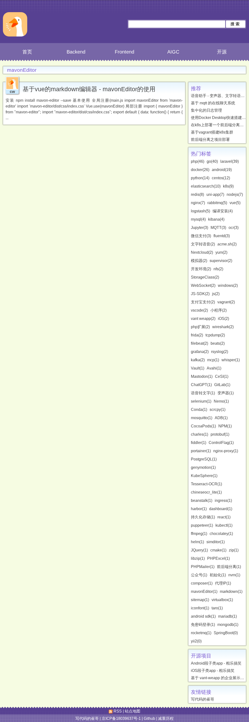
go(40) (212, 161)
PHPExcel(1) (218, 558)
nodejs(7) (235, 194)
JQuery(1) (199, 550)
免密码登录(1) (203, 625)
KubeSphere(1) (204, 476)
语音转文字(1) (203, 393)
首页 (27, 51)
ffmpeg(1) (199, 534)
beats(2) (218, 343)
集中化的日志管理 (206, 110)
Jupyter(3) (199, 228)
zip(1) (234, 550)
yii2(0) (196, 641)
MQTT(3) (218, 228)
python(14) (200, 178)
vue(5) (235, 203)
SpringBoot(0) (226, 633)
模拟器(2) (199, 261)
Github (149, 718)
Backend (76, 51)
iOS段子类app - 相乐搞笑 (212, 670)
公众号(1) (199, 575)
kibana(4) (216, 219)
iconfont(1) (200, 608)
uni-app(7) (215, 194)
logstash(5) (200, 211)
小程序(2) (218, 310)
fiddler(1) (198, 443)
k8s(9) (228, 186)
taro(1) (217, 608)
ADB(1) (221, 418)
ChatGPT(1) (201, 385)
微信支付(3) (201, 236)
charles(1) (199, 434)
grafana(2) (200, 352)
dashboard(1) (220, 509)
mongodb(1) (227, 625)
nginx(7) (198, 203)
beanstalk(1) (201, 500)
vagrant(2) (226, 302)
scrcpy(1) (217, 409)
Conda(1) (199, 409)
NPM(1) (225, 426)
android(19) (222, 170)
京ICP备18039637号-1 (121, 718)
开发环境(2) (201, 269)
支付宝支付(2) (203, 302)
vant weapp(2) (203, 318)
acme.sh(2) (227, 244)
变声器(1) (225, 393)
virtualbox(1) (222, 600)
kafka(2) (198, 360)
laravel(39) (229, 161)
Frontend (124, 51)
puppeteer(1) (202, 525)
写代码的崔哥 (202, 699)
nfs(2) (218, 269)
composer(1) (202, 583)
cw (12, 92)
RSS (117, 711)
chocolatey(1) (221, 534)
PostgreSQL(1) (204, 459)
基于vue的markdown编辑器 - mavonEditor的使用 (89, 89)
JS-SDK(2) (200, 294)
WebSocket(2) (203, 285)
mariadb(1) (227, 616)
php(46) (197, 161)
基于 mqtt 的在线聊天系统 (213, 103)
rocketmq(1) (201, 633)
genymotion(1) (203, 467)
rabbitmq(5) (217, 203)
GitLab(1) (222, 385)
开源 (222, 51)
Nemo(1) (221, 401)
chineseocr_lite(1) (206, 492)
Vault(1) (197, 368)
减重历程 (166, 718)
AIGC (173, 51)
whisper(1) (231, 360)
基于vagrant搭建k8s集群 (212, 132)
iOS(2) (223, 318)
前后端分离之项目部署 (210, 139)
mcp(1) (213, 360)
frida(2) (197, 335)
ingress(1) (223, 500)
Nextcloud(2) (202, 252)
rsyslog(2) (219, 352)
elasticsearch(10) (206, 186)
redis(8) (197, 194)
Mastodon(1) (202, 376)
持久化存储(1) (203, 517)
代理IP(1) (223, 583)
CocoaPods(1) (203, 426)
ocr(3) (234, 228)
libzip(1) (198, 558)
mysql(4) (198, 219)
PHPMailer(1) (202, 567)
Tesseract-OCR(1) (206, 484)
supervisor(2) (221, 261)
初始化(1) (218, 575)
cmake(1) (218, 550)
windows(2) (228, 285)
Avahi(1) (214, 368)
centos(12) (221, 178)
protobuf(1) (220, 434)
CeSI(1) (221, 376)
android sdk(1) (203, 616)
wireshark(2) (223, 327)
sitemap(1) (200, 600)
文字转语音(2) (203, 244)
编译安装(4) (223, 211)
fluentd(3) (221, 236)
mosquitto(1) (201, 418)
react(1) (224, 517)
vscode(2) (199, 310)
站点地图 (132, 711)
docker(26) (200, 170)
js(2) (216, 294)
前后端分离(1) (229, 567)
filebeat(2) (199, 343)
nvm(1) (234, 575)
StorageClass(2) (205, 277)
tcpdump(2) (215, 335)
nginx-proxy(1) (225, 451)
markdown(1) (231, 591)
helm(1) (197, 542)
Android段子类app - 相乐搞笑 (216, 663)
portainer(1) (201, 451)
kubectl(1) (223, 525)
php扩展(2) (200, 327)
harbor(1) (199, 509)
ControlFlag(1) (221, 443)
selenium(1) (201, 401)
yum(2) (221, 252)
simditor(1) (215, 542)
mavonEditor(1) (204, 591)
